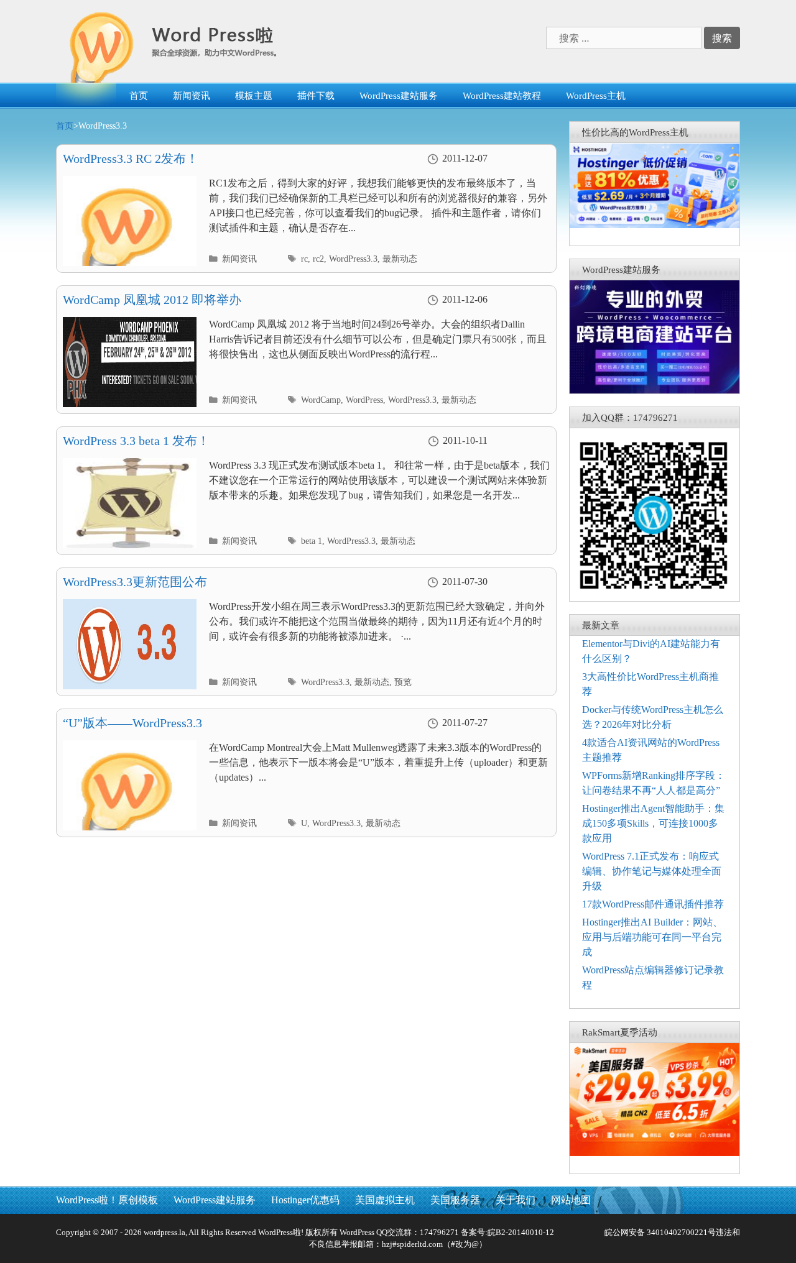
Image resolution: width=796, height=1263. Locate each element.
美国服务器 (455, 1200)
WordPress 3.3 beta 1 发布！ (136, 441)
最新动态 (399, 259)
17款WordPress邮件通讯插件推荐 (653, 904)
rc (304, 259)
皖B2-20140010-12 (521, 1232)
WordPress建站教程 (502, 96)
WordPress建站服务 (398, 96)
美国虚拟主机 (385, 1200)
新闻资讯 (191, 96)
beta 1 (311, 541)
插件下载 (316, 96)
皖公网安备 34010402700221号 (659, 1232)
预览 (403, 682)
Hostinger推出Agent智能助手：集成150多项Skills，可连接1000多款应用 (653, 823)
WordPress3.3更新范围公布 (135, 582)
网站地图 (571, 1200)
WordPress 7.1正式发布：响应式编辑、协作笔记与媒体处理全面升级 (651, 871)
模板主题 (253, 96)
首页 (138, 96)
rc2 (318, 259)
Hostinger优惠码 (305, 1200)
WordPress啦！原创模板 (107, 1200)
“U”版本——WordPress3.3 (132, 723)
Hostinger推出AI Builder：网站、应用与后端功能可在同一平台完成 (652, 937)
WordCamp (321, 400)
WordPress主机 (596, 96)
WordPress (364, 400)
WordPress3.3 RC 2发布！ (130, 158)
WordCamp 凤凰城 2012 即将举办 (152, 299)
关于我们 (515, 1200)
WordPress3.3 (353, 259)
